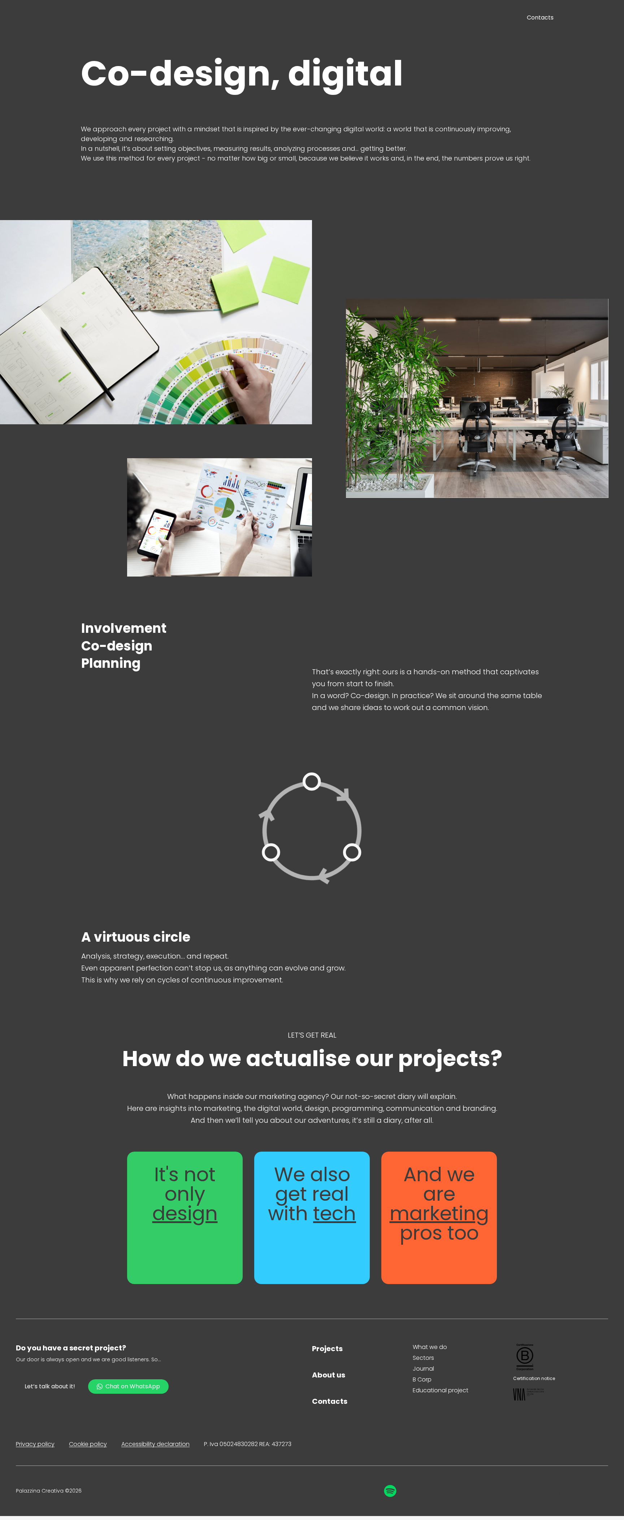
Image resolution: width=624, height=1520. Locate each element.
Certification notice (534, 1378)
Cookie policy (88, 1444)
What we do (430, 1347)
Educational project (440, 1390)
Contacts (329, 1401)
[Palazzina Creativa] (53, 18)
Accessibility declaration (155, 1444)
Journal (423, 1369)
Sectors (423, 1358)
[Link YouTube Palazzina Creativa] (320, 1491)
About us (328, 1375)
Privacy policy (35, 1444)
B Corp (422, 1379)
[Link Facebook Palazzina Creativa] (251, 1491)
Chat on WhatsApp (132, 1386)
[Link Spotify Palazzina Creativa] (390, 1491)
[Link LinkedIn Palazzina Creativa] (355, 1491)
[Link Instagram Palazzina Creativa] (286, 1491)
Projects (327, 1349)
